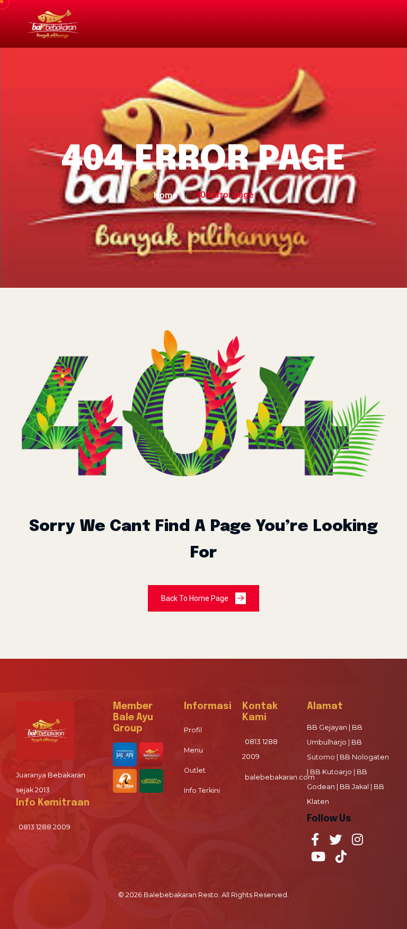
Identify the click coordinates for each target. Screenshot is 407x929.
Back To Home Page (195, 598)
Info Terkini (202, 790)
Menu (193, 750)
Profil (193, 730)
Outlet (195, 770)
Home (165, 195)
